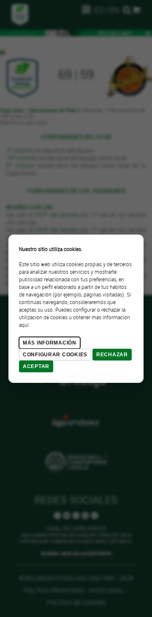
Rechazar (112, 355)
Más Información (49, 343)
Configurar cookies (55, 355)
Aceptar (36, 366)
